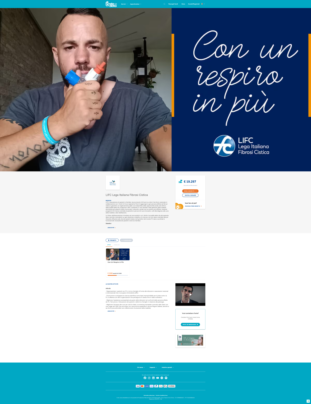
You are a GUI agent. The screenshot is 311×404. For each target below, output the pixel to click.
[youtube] (157, 377)
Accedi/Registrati (194, 4)
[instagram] (149, 377)
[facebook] (145, 377)
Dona (183, 4)
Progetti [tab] (113, 240)
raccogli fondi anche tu (192, 206)
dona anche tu (189, 191)
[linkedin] (153, 377)
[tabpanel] (155, 260)
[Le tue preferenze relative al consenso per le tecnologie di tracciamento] (308, 401)
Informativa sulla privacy (149, 395)
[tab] (109, 245)
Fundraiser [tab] (127, 240)
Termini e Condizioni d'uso (161, 395)
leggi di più (111, 227)
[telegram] (161, 377)
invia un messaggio (189, 324)
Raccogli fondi (173, 4)
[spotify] (166, 377)
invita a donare (190, 195)
